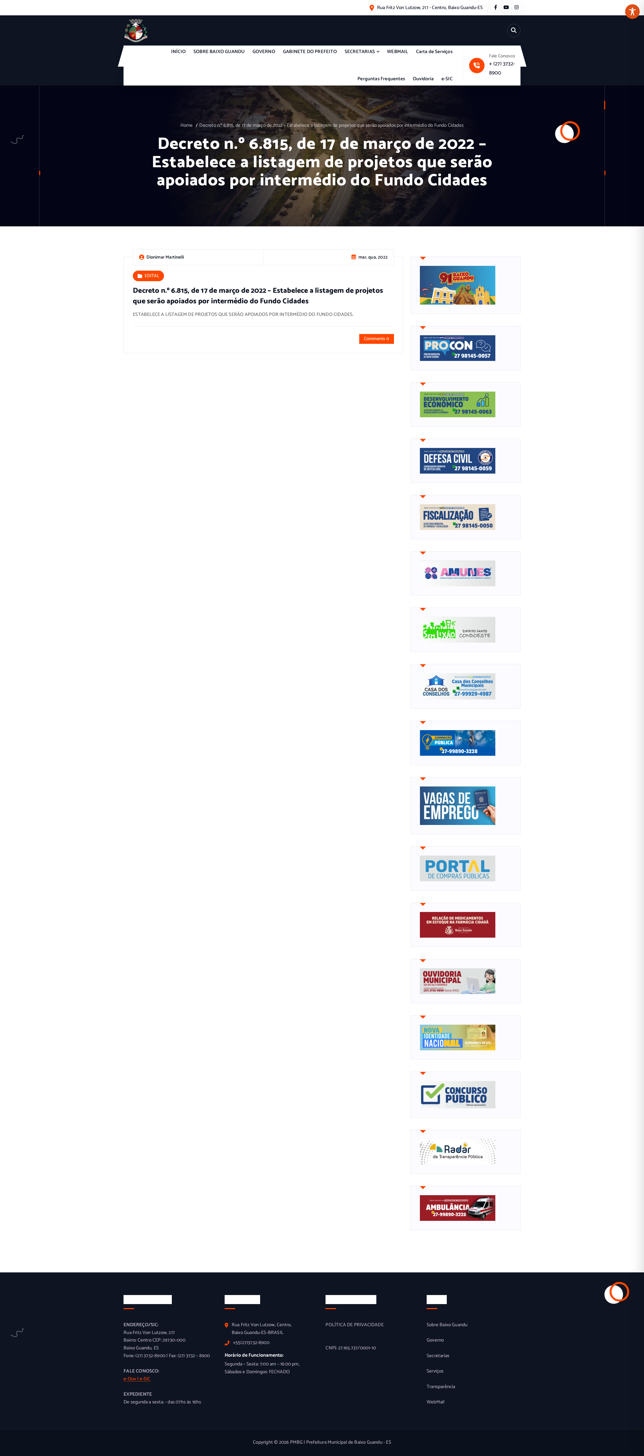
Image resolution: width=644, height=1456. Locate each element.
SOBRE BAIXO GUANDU (219, 52)
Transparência (441, 1387)
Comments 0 (376, 339)
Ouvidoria (423, 79)
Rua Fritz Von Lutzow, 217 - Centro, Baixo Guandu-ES (430, 8)
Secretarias (438, 1356)
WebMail (436, 1402)
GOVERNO (264, 52)
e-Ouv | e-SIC (137, 1379)
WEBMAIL (397, 52)
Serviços (435, 1371)
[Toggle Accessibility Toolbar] (632, 11)
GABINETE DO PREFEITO (310, 52)
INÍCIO (178, 52)
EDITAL (152, 276)
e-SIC (447, 79)
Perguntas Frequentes (381, 79)
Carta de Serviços (434, 52)
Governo (435, 1340)
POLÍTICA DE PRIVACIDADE (354, 1325)
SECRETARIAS (360, 52)
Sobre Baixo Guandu (447, 1325)
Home (186, 125)
